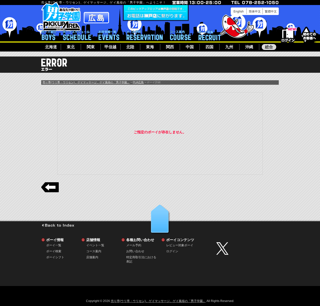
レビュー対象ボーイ (179, 245)
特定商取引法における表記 (141, 257)
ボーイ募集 (209, 35)
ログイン (288, 35)
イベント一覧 (109, 35)
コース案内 (181, 35)
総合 (269, 47)
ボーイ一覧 (53, 245)
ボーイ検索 (53, 251)
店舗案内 (92, 257)
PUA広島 (138, 82)
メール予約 (144, 35)
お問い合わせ (135, 251)
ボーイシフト (77, 35)
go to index (57, 225)
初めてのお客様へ (309, 35)
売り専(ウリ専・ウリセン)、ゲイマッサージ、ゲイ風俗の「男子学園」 (86, 82)
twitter (246, 248)
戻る (50, 187)
